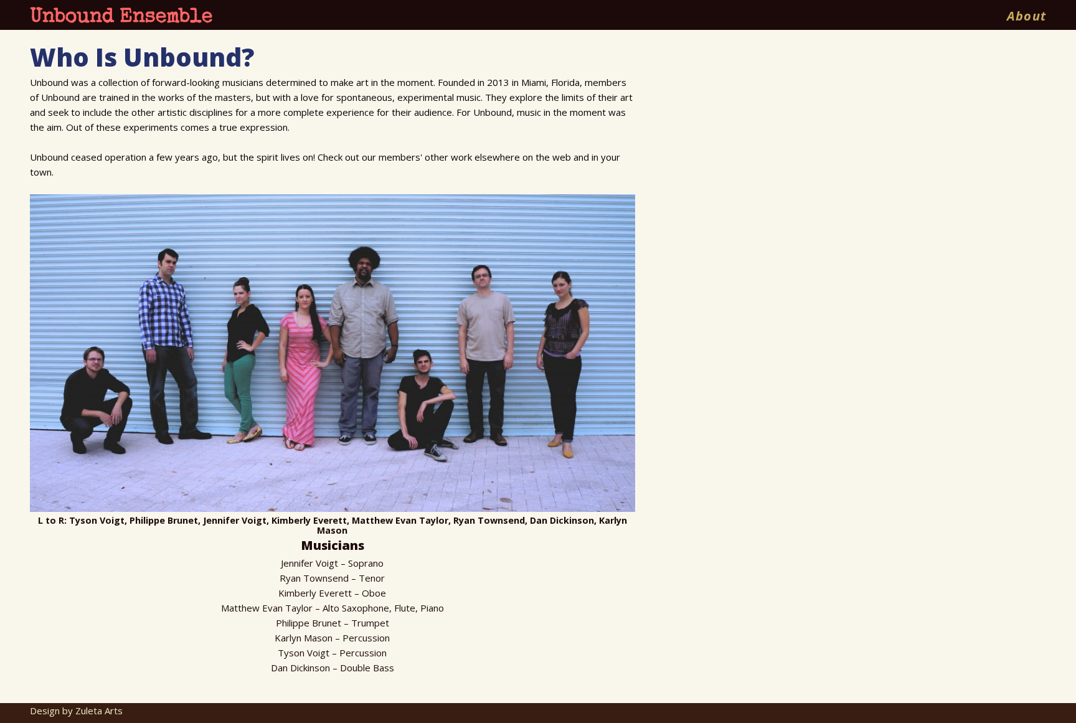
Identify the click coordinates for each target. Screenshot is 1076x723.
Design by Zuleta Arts (76, 710)
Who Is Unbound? (142, 57)
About (1026, 15)
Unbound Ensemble (121, 17)
